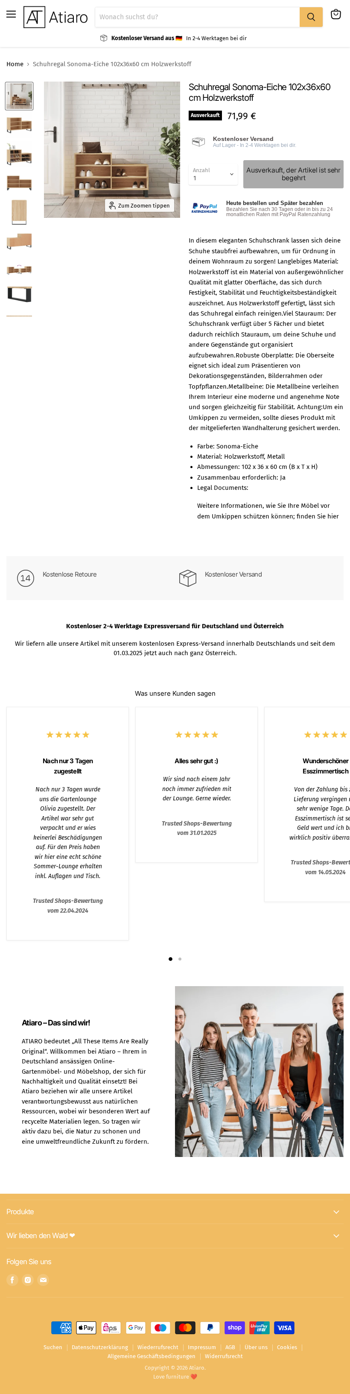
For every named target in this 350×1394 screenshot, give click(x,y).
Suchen (53, 1347)
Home (14, 64)
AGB (230, 1347)
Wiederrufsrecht (157, 1347)
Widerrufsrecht (224, 1356)
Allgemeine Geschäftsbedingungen (151, 1356)
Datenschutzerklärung (100, 1347)
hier (333, 516)
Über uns (256, 1347)
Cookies (287, 1347)
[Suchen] (311, 17)
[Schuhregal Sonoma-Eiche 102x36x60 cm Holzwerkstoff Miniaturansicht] (19, 96)
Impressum (202, 1347)
